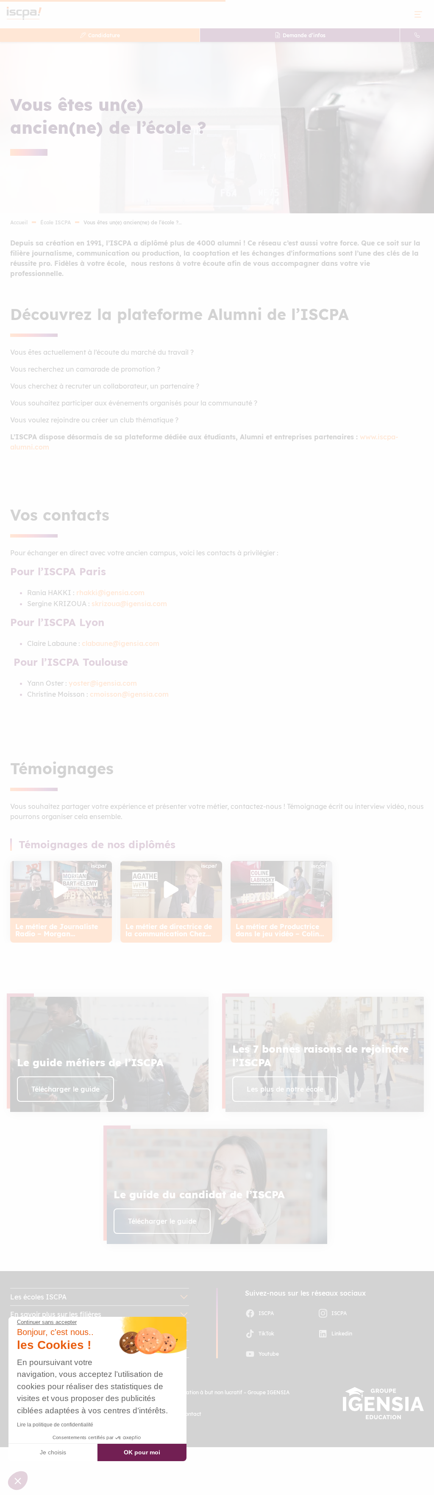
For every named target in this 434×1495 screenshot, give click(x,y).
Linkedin (341, 1333)
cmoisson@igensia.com (130, 694)
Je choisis (53, 1452)
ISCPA (266, 1313)
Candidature (104, 35)
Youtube (269, 1354)
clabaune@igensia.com (120, 643)
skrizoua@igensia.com (129, 603)
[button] (18, 1480)
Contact (191, 1414)
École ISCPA (55, 222)
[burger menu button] (418, 14)
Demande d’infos (304, 35)
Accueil (19, 222)
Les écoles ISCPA (38, 1297)
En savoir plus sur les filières (55, 1314)
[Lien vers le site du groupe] (383, 1403)
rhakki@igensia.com (110, 592)
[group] (61, 902)
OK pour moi (142, 1452)
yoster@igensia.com (103, 683)
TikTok (266, 1333)
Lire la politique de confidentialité (55, 1425)
